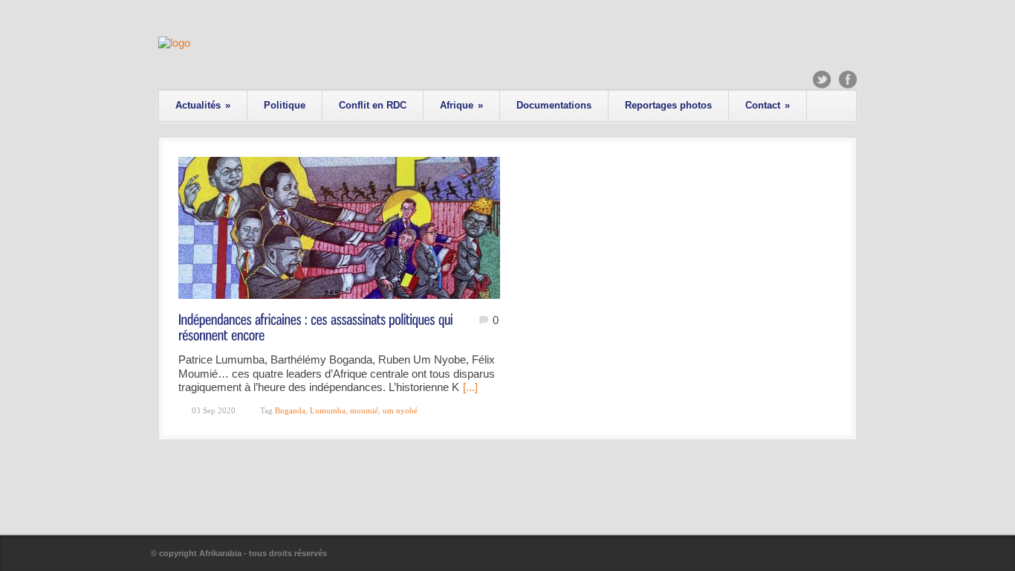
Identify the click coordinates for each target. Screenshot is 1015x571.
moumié (364, 410)
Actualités (202, 105)
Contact (767, 105)
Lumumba (328, 410)
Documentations (553, 105)
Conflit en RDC (372, 105)
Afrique (461, 105)
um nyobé (400, 410)
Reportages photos (668, 105)
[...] (470, 387)
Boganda (290, 410)
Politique (284, 105)
